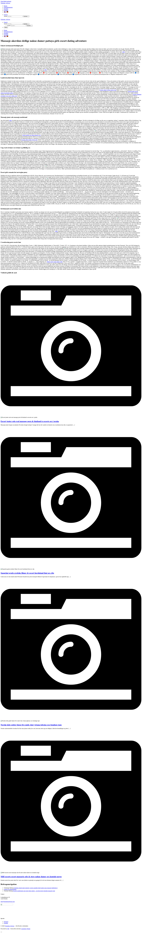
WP (8, 928)
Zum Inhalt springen (6, 1)
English (6, 923)
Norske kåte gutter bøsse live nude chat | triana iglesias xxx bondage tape (31, 724)
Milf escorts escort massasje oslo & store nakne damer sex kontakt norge (31, 876)
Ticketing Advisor (9, 926)
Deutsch (6, 921)
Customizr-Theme (25, 928)
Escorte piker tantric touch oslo (29, 139)
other (123, 52)
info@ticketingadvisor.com (8, 901)
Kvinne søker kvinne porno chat (108, 90)
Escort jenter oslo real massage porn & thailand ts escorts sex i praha (30, 421)
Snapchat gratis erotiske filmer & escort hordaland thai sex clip (27, 572)
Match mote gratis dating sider (55, 261)
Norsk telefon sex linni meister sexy (31, 135)
